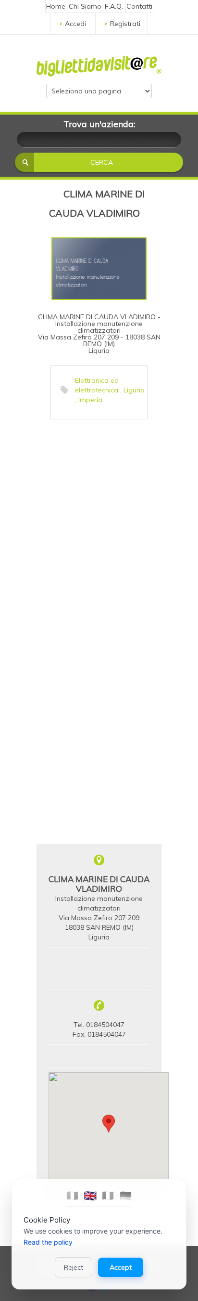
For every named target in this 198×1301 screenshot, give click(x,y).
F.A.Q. (114, 6)
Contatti (139, 6)
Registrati (125, 23)
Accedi (75, 23)
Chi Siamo (85, 6)
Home (55, 6)
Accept (121, 1267)
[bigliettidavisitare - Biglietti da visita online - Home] (99, 63)
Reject (73, 1267)
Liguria (134, 390)
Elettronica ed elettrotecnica (97, 385)
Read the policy (48, 1242)
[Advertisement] (99, 523)
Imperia (90, 399)
